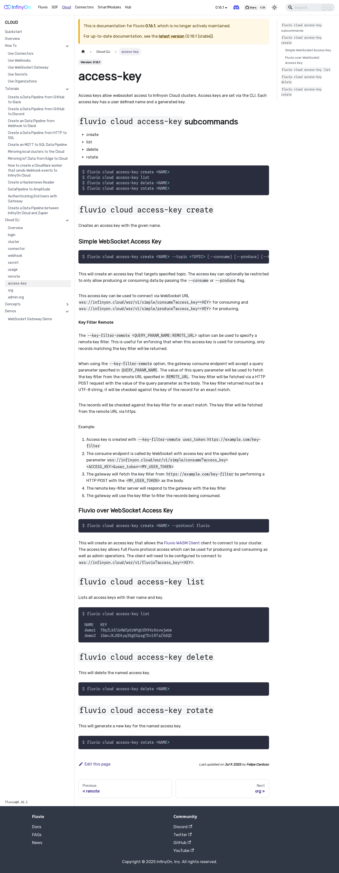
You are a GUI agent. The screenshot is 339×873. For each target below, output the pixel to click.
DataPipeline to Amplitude (29, 189)
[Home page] (83, 51)
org (10, 290)
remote (14, 276)
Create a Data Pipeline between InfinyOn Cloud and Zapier (33, 210)
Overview (12, 39)
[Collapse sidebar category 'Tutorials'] (67, 89)
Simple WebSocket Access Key (308, 50)
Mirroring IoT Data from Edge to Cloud (38, 159)
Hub (128, 7)
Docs (36, 826)
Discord (180, 826)
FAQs (36, 834)
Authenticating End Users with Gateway (32, 198)
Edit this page (97, 764)
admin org (16, 297)
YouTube (181, 850)
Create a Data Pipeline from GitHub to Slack (36, 99)
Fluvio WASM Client (182, 543)
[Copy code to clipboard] (263, 171)
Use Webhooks (19, 60)
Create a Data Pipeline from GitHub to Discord (36, 111)
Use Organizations (22, 81)
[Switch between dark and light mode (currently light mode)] (274, 7)
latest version (171, 36)
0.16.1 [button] (219, 7)
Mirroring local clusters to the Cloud (36, 152)
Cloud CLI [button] (12, 220)
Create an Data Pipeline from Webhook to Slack (31, 123)
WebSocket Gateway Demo (30, 319)
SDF (55, 7)
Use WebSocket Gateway (28, 67)
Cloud (66, 7)
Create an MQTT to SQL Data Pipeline (37, 145)
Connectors (84, 7)
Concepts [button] (13, 304)
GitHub (179, 842)
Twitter (180, 834)
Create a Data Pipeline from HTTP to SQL (37, 135)
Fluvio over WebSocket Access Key (302, 60)
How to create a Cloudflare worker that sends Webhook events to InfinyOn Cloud (35, 170)
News (37, 842)
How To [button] (11, 46)
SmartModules (109, 7)
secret (13, 263)
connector (16, 249)
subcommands (301, 27)
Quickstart (13, 32)
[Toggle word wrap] (254, 256)
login (11, 235)
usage (13, 269)
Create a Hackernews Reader (31, 182)
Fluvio (43, 7)
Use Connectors (21, 54)
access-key (17, 283)
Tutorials (12, 89)
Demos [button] (10, 311)
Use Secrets (18, 74)
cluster (13, 242)
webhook (15, 256)
